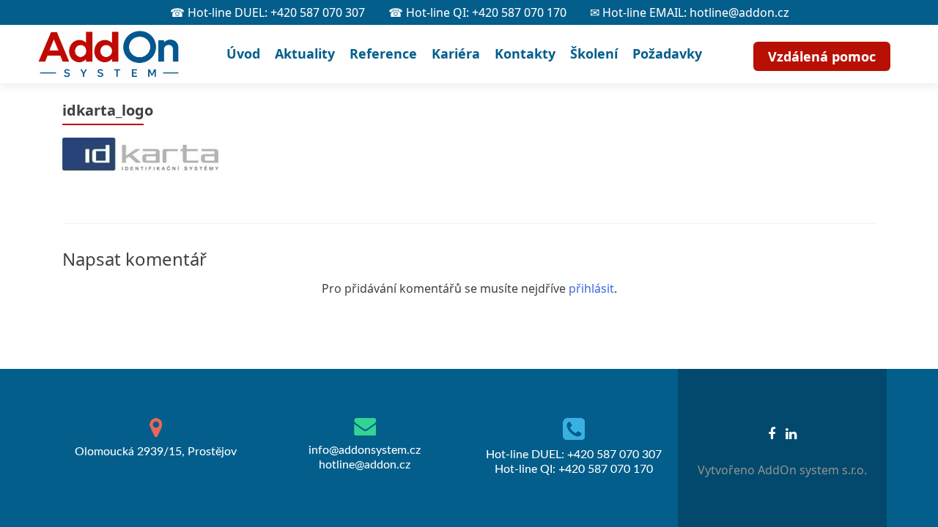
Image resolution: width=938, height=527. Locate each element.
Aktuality (305, 53)
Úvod (243, 53)
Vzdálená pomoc (822, 56)
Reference (383, 53)
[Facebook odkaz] (771, 432)
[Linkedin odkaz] (791, 432)
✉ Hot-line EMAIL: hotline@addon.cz (689, 12)
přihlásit (591, 288)
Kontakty (525, 53)
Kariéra (456, 53)
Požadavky (667, 53)
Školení (594, 53)
